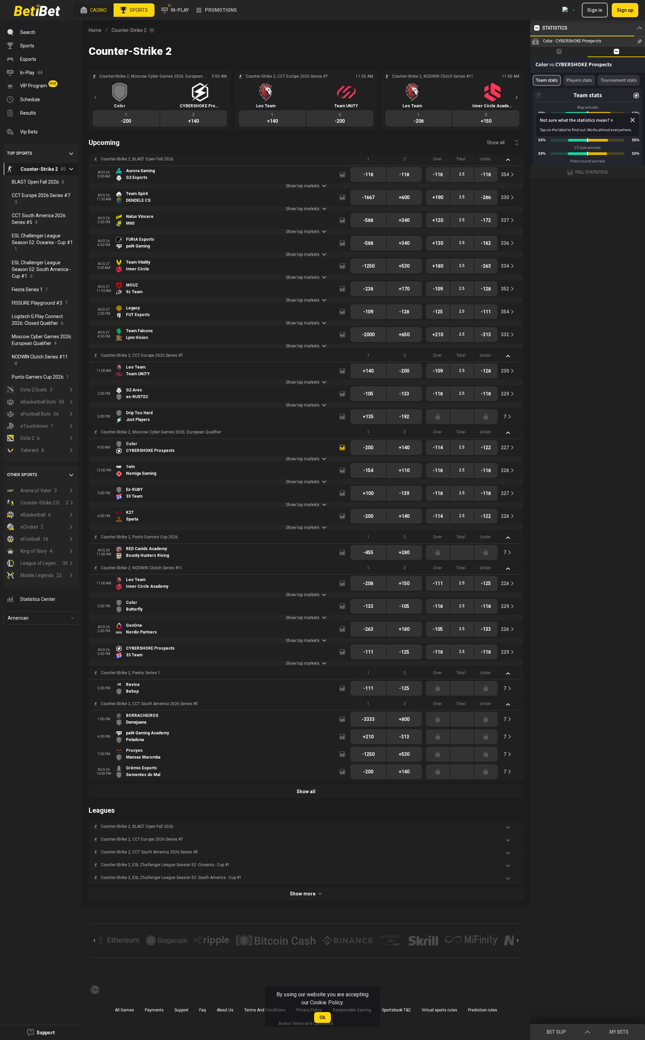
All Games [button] (124, 1010)
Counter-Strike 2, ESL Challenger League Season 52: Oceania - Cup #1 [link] (165, 864)
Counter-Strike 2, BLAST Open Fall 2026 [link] (137, 159)
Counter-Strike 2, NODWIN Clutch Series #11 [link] (141, 568)
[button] (94, 10)
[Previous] (95, 97)
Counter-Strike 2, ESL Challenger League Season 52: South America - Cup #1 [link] (171, 877)
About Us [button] (225, 1010)
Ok (322, 1017)
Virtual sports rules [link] (439, 1010)
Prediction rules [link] (482, 1010)
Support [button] (181, 1010)
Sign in (594, 10)
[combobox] (568, 10)
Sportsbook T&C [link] (396, 1010)
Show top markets (302, 186)
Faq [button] (202, 1010)
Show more (302, 893)
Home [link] (95, 30)
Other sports (22, 474)
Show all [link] (496, 142)
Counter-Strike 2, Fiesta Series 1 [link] (130, 672)
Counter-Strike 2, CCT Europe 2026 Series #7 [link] (142, 355)
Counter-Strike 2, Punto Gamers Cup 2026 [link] (139, 537)
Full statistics (591, 172)
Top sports (19, 153)
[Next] (517, 97)
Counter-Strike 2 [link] (129, 30)
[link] (36, 10)
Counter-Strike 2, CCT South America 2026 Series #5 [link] (149, 703)
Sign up (625, 10)
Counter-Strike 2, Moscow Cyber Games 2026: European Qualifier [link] (161, 432)
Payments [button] (154, 1010)
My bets (619, 1032)
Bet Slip (556, 1032)
